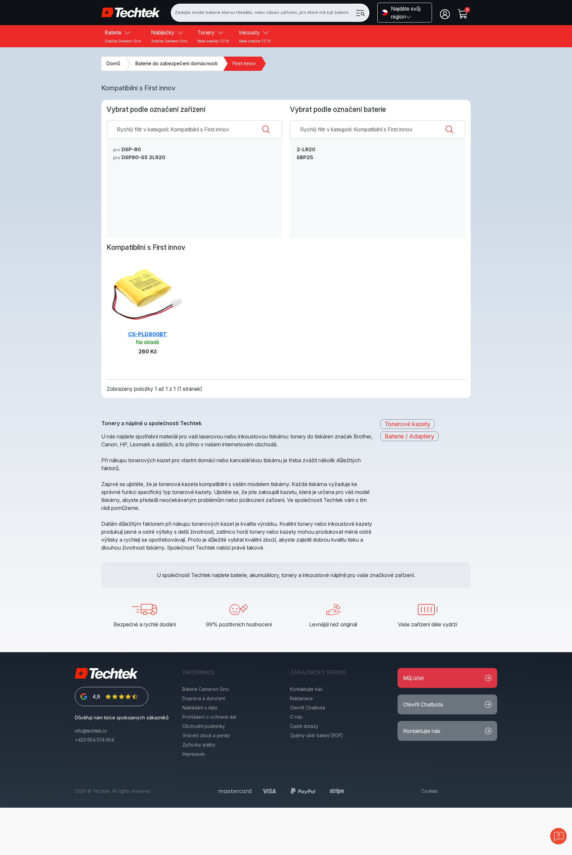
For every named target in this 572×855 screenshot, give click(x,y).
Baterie (123, 36)
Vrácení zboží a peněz (206, 735)
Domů (113, 63)
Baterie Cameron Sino (205, 689)
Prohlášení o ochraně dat (209, 717)
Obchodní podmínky (203, 726)
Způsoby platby (198, 744)
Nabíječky (169, 36)
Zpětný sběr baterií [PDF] (316, 735)
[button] (404, 12)
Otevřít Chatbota (307, 707)
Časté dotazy (304, 726)
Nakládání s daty (199, 707)
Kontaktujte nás (306, 689)
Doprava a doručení (203, 698)
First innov (244, 63)
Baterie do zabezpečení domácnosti (176, 63)
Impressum (193, 754)
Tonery (213, 36)
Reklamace (301, 698)
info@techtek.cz (91, 731)
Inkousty (255, 36)
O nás (296, 717)
